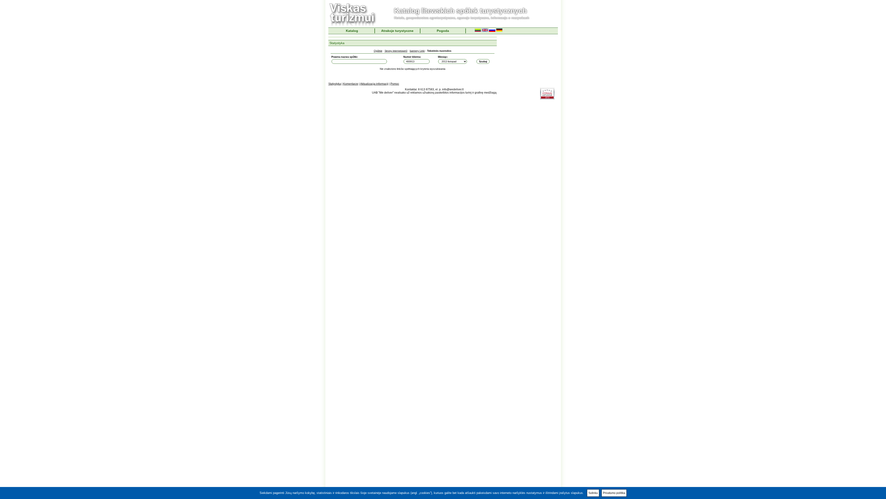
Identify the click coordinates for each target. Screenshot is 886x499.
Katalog (352, 31)
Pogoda (443, 31)
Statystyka (334, 83)
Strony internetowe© (396, 50)
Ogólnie (378, 50)
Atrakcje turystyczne (397, 31)
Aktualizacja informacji (374, 83)
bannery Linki (417, 50)
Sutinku (593, 493)
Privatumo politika (614, 493)
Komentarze (350, 83)
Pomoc (394, 83)
